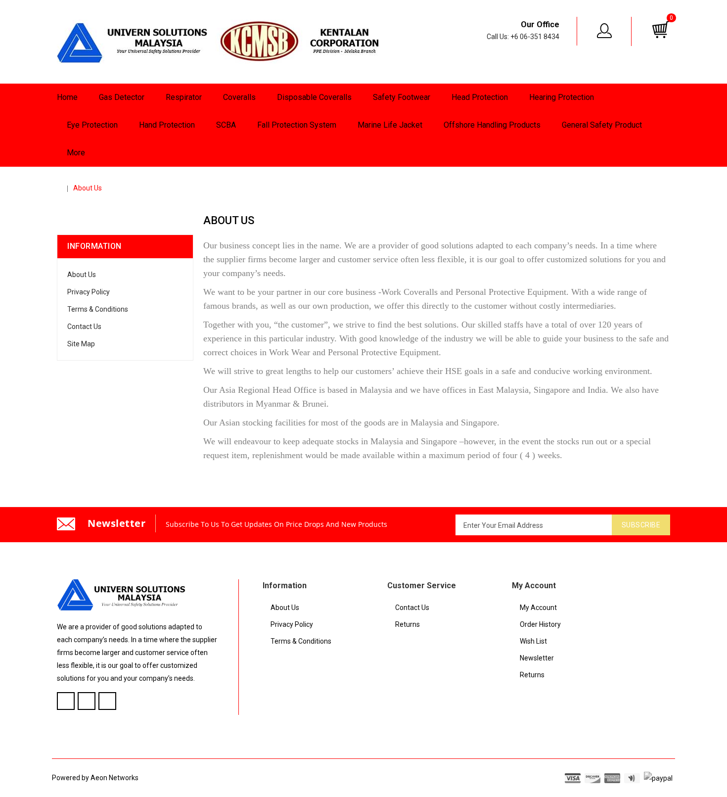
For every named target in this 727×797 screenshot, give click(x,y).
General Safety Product (602, 125)
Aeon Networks (114, 778)
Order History (540, 624)
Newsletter (537, 658)
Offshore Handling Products (492, 125)
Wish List (533, 641)
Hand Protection (167, 125)
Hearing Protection (561, 97)
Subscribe (641, 525)
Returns (407, 624)
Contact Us (84, 326)
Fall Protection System (296, 125)
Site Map (81, 344)
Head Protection (480, 97)
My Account (538, 607)
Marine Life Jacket (390, 125)
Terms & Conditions (97, 309)
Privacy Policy (88, 292)
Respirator (184, 97)
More (76, 152)
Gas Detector (121, 97)
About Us (87, 188)
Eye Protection (92, 125)
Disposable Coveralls (314, 97)
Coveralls (239, 97)
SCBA (226, 125)
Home (67, 97)
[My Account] (605, 31)
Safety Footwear (401, 97)
